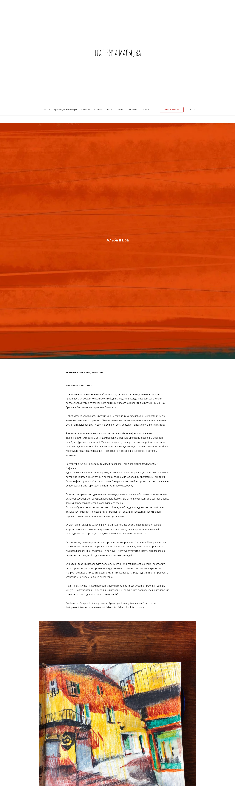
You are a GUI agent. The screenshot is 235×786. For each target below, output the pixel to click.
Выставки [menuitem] (98, 110)
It (194, 110)
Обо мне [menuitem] (46, 110)
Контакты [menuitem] (146, 110)
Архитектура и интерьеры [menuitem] (65, 110)
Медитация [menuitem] (132, 110)
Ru (190, 110)
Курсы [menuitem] (110, 110)
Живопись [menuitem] (85, 110)
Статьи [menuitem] (120, 110)
